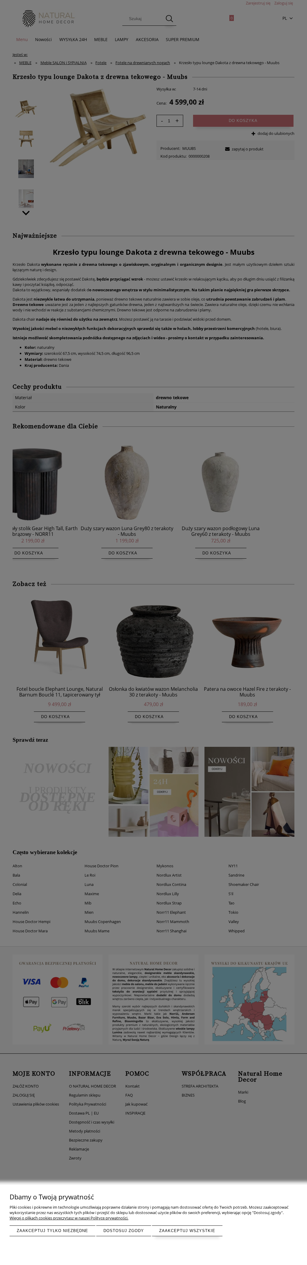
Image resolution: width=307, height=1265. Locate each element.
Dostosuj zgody (123, 1230)
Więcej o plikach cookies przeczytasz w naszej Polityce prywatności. (69, 1218)
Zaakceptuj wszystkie (187, 1230)
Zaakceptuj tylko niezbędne (52, 1230)
